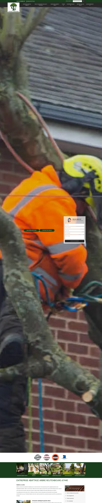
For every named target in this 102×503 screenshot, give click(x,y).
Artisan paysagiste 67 (90, 5)
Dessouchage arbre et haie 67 (55, 5)
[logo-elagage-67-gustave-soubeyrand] (13, 4)
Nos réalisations (31, 230)
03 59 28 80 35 (21, 1)
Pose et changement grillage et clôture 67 (41, 5)
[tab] (51, 251)
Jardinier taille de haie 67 (80, 5)
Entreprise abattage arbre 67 (27, 5)
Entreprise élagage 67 (70, 5)
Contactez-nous (47, 230)
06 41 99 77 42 (30, 1)
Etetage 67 (63, 5)
